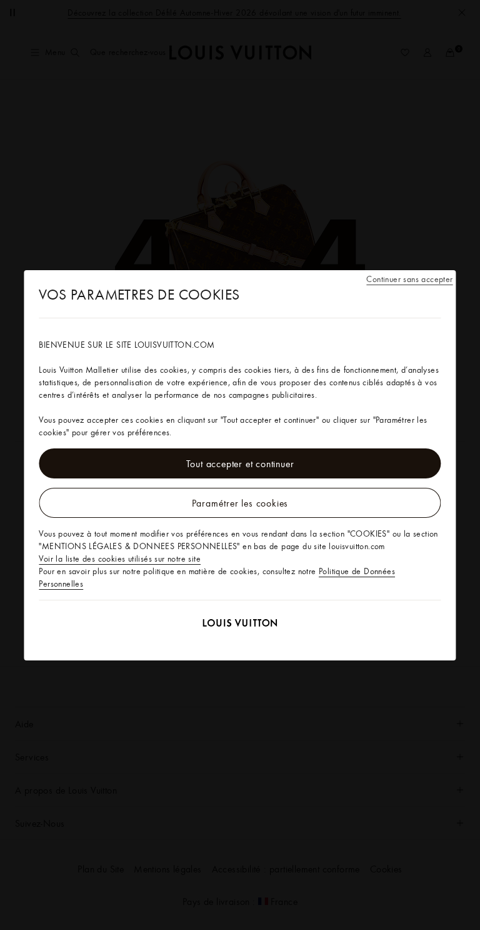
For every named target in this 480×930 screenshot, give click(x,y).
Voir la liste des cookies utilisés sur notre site (120, 558)
